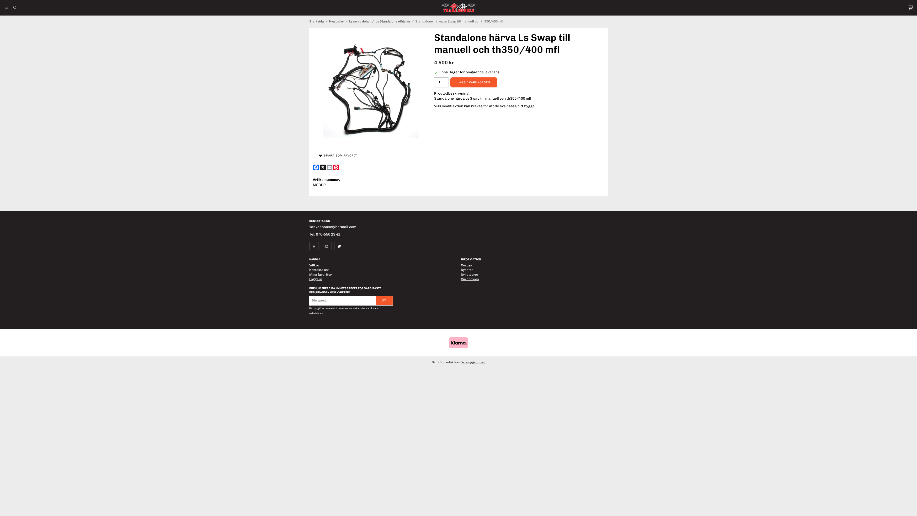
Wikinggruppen (473, 362)
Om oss (466, 265)
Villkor (314, 265)
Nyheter (467, 270)
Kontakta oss (319, 270)
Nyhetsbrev (470, 274)
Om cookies (470, 279)
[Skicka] (384, 301)
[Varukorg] (910, 7)
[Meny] (6, 7)
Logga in (315, 279)
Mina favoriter (320, 274)
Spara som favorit (339, 155)
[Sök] (15, 7)
